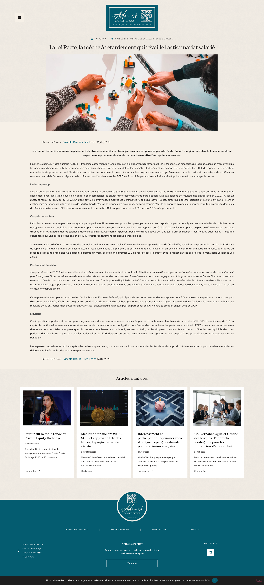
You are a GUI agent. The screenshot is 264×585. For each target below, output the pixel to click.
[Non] (259, 580)
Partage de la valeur (142, 38)
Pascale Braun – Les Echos (80, 142)
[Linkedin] (210, 552)
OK (214, 580)
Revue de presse (164, 38)
